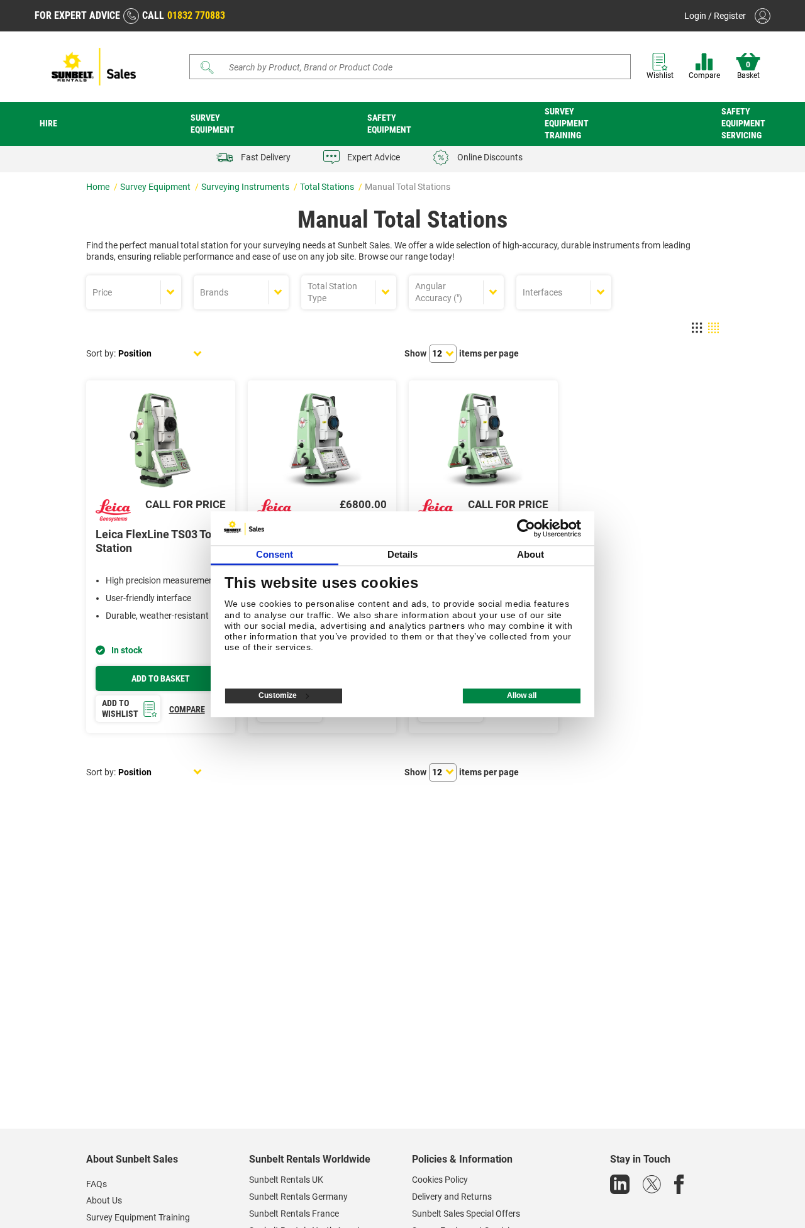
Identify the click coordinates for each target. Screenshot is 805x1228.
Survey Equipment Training (567, 123)
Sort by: (101, 353)
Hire (48, 123)
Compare (704, 75)
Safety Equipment (389, 124)
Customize (277, 695)
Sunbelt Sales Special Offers (466, 1214)
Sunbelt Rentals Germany (298, 1197)
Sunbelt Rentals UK (286, 1180)
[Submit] (207, 67)
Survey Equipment (213, 124)
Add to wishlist (120, 708)
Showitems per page (461, 353)
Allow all (521, 695)
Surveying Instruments (246, 187)
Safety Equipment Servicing (743, 123)
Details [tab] (402, 554)
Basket (748, 70)
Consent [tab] (275, 554)
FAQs (96, 1184)
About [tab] (531, 554)
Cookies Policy (440, 1180)
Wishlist (660, 75)
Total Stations (328, 187)
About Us (104, 1200)
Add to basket (160, 678)
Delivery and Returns (452, 1197)
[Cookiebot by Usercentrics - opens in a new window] (526, 528)
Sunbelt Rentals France (294, 1214)
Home (98, 187)
